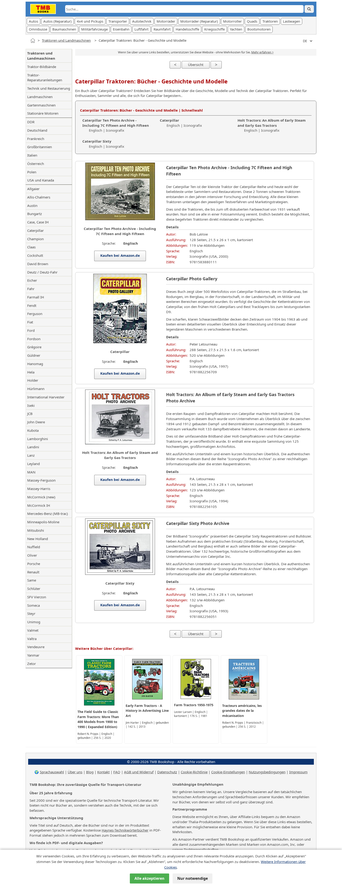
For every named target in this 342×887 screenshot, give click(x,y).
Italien (32, 155)
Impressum (298, 772)
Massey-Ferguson (41, 480)
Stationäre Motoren (42, 113)
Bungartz (34, 213)
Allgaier (33, 188)
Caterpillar (35, 230)
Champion (35, 238)
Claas (31, 247)
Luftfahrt (141, 29)
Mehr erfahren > (262, 52)
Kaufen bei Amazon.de (120, 255)
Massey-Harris (38, 488)
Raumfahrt (162, 29)
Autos (33, 21)
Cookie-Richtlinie (194, 772)
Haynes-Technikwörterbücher (125, 830)
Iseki (31, 405)
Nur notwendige (192, 878)
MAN (31, 472)
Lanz (31, 455)
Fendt (31, 305)
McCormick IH (38, 505)
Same (31, 580)
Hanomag (35, 363)
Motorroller (232, 21)
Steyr (31, 613)
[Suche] (309, 9)
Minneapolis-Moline (43, 522)
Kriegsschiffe (214, 29)
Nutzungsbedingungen (267, 772)
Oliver (32, 555)
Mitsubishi (35, 530)
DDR (30, 122)
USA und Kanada (40, 180)
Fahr (30, 288)
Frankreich (35, 138)
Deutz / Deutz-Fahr (42, 272)
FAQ (116, 772)
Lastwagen (291, 21)
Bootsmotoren (259, 29)
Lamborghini (37, 438)
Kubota (33, 430)
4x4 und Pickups (90, 21)
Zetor (31, 663)
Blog (90, 772)
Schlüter (33, 588)
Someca (33, 605)
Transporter (117, 21)
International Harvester (45, 397)
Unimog (33, 622)
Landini (33, 447)
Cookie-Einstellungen (228, 772)
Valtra (32, 638)
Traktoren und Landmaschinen (66, 40)
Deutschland (37, 130)
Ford (31, 330)
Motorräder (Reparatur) (199, 21)
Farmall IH (35, 297)
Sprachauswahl (52, 772)
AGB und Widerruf (139, 772)
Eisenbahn (121, 29)
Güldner (33, 355)
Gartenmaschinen (41, 105)
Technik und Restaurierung (48, 88)
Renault (33, 572)
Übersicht (195, 64)
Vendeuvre (35, 646)
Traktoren (270, 21)
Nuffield (33, 547)
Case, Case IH (38, 222)
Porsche (33, 563)
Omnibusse (38, 29)
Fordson (33, 338)
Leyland (33, 463)
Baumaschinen (64, 29)
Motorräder (166, 21)
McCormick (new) (41, 497)
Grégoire (34, 347)
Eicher (32, 280)
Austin (32, 205)
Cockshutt (35, 255)
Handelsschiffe (187, 29)
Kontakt (103, 772)
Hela (30, 372)
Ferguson (34, 313)
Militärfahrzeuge (94, 29)
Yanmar (33, 655)
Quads (252, 21)
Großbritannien (39, 146)
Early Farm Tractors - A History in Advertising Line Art (147, 710)
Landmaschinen (40, 96)
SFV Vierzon (36, 597)
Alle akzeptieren (149, 878)
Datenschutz (167, 772)
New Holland (37, 538)
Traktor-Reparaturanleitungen (44, 77)
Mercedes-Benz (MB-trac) (47, 513)
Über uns (75, 772)
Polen (31, 172)
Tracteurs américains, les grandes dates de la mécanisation (242, 710)
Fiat (30, 322)
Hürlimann (35, 388)
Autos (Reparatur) (57, 21)
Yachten (236, 29)
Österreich (35, 163)
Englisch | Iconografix (115, 125)
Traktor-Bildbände (41, 66)
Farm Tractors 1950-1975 (193, 705)
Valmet (32, 630)
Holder (32, 380)
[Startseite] (33, 41)
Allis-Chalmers (38, 197)
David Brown (37, 263)
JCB (30, 413)
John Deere (36, 422)
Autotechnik (141, 21)
